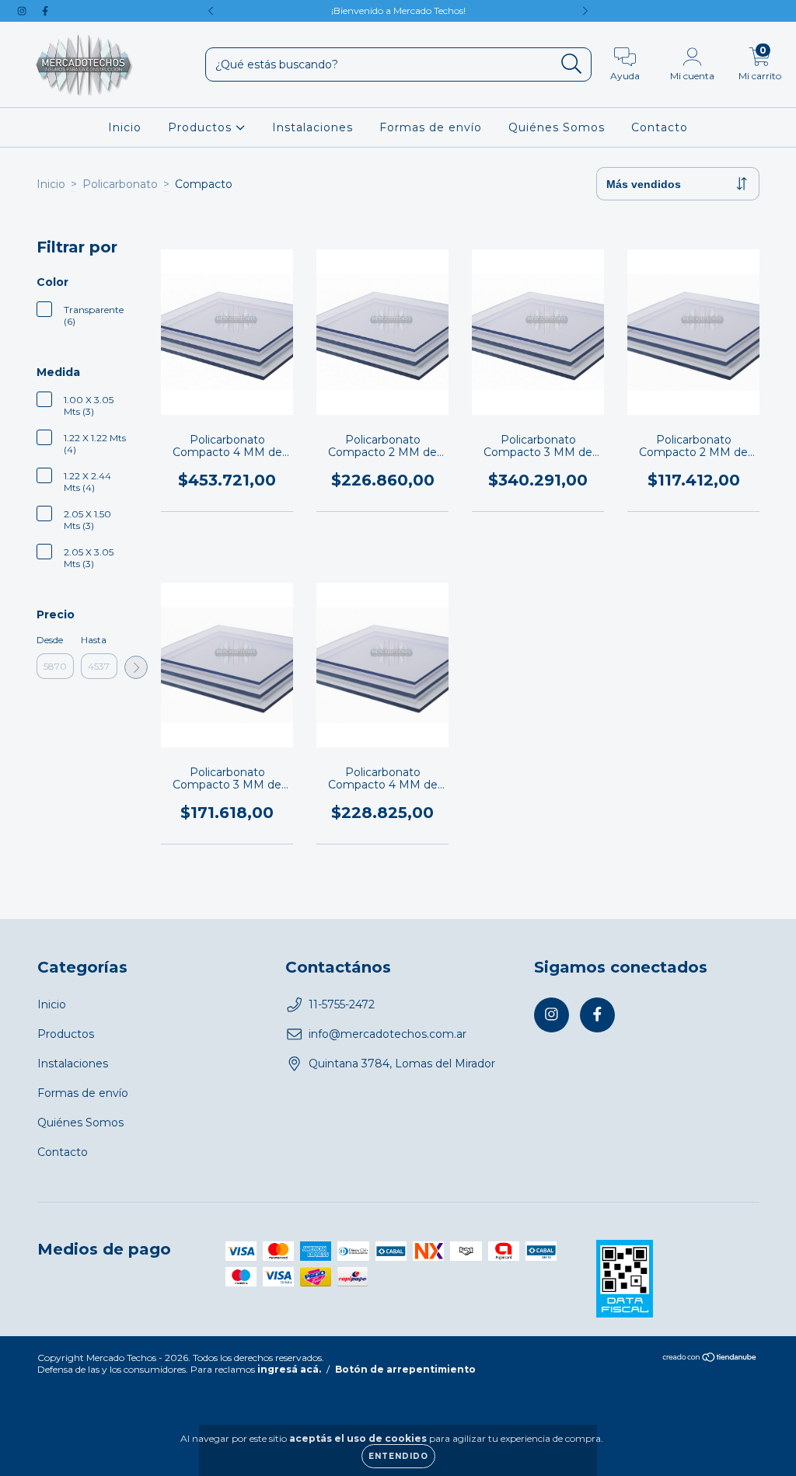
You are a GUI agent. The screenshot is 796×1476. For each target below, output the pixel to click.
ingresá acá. (289, 1369)
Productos (202, 127)
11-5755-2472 (342, 1004)
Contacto (659, 127)
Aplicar (136, 667)
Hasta (93, 640)
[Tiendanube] (710, 1359)
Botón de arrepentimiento (405, 1369)
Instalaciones (312, 127)
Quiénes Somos (556, 127)
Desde (50, 640)
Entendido (398, 1456)
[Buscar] (571, 64)
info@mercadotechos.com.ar (387, 1034)
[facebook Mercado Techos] (45, 11)
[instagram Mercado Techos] (23, 11)
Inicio (124, 127)
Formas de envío (430, 127)
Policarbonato (120, 184)
